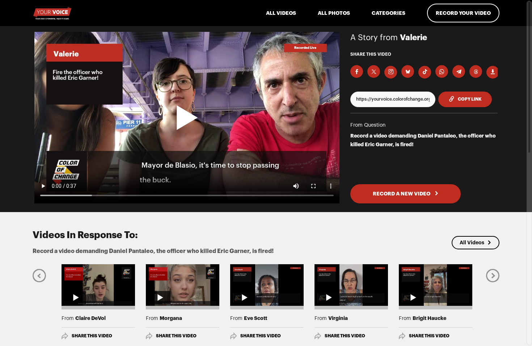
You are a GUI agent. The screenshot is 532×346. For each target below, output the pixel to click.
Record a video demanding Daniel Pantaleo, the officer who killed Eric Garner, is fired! (423, 140)
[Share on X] (373, 71)
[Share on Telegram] (458, 71)
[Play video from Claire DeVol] (98, 284)
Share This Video (92, 336)
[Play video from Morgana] (182, 284)
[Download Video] (492, 72)
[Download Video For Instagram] (390, 72)
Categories (388, 13)
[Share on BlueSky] (407, 71)
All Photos (334, 13)
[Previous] (39, 275)
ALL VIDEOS (281, 13)
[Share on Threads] (475, 71)
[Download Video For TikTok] (424, 72)
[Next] (492, 275)
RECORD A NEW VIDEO (402, 193)
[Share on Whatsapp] (441, 71)
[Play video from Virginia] (351, 284)
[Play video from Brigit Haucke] (435, 284)
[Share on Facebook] (356, 71)
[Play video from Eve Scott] (267, 284)
